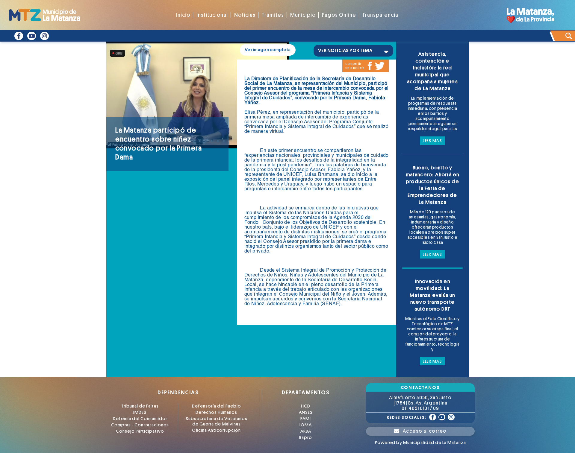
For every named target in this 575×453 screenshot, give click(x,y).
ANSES (306, 412)
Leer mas (432, 141)
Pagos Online (339, 15)
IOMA (305, 425)
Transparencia (380, 15)
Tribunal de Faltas (140, 406)
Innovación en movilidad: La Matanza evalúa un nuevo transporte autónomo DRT (432, 295)
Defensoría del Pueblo (216, 406)
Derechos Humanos (216, 412)
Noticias (244, 15)
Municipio (303, 15)
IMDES (139, 412)
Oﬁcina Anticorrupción (216, 430)
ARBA (305, 431)
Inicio (183, 15)
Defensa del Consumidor (140, 418)
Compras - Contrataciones (140, 425)
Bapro (305, 437)
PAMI (305, 418)
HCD (305, 406)
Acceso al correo (425, 431)
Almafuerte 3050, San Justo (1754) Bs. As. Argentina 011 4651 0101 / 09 (420, 403)
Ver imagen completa (268, 50)
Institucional (212, 15)
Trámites (273, 15)
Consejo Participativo (140, 431)
